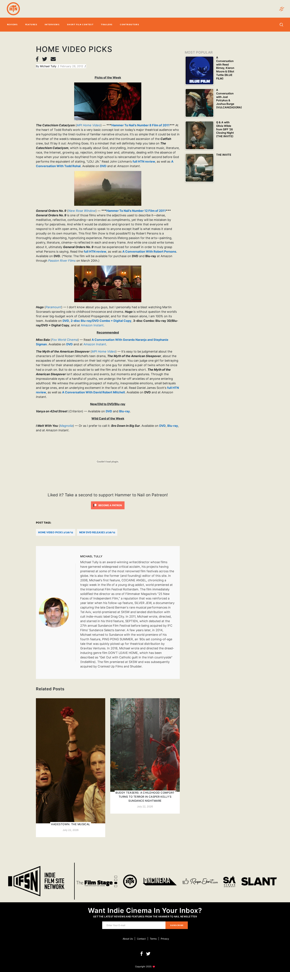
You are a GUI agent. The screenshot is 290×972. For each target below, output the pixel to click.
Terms (153, 938)
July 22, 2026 (71, 830)
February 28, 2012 (72, 66)
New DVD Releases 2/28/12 (97, 532)
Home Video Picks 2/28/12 (55, 532)
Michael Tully (48, 66)
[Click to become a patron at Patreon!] (108, 505)
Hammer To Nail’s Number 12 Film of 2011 (136, 210)
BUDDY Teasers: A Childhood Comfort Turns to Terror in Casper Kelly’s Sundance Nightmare (144, 796)
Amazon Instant (92, 325)
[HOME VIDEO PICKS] (57, 612)
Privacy (165, 938)
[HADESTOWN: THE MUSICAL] (70, 767)
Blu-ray (124, 411)
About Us (128, 938)
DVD (103, 166)
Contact (141, 938)
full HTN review (144, 161)
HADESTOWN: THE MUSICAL (70, 824)
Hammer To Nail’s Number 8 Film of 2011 (140, 125)
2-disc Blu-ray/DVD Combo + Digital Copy (101, 320)
